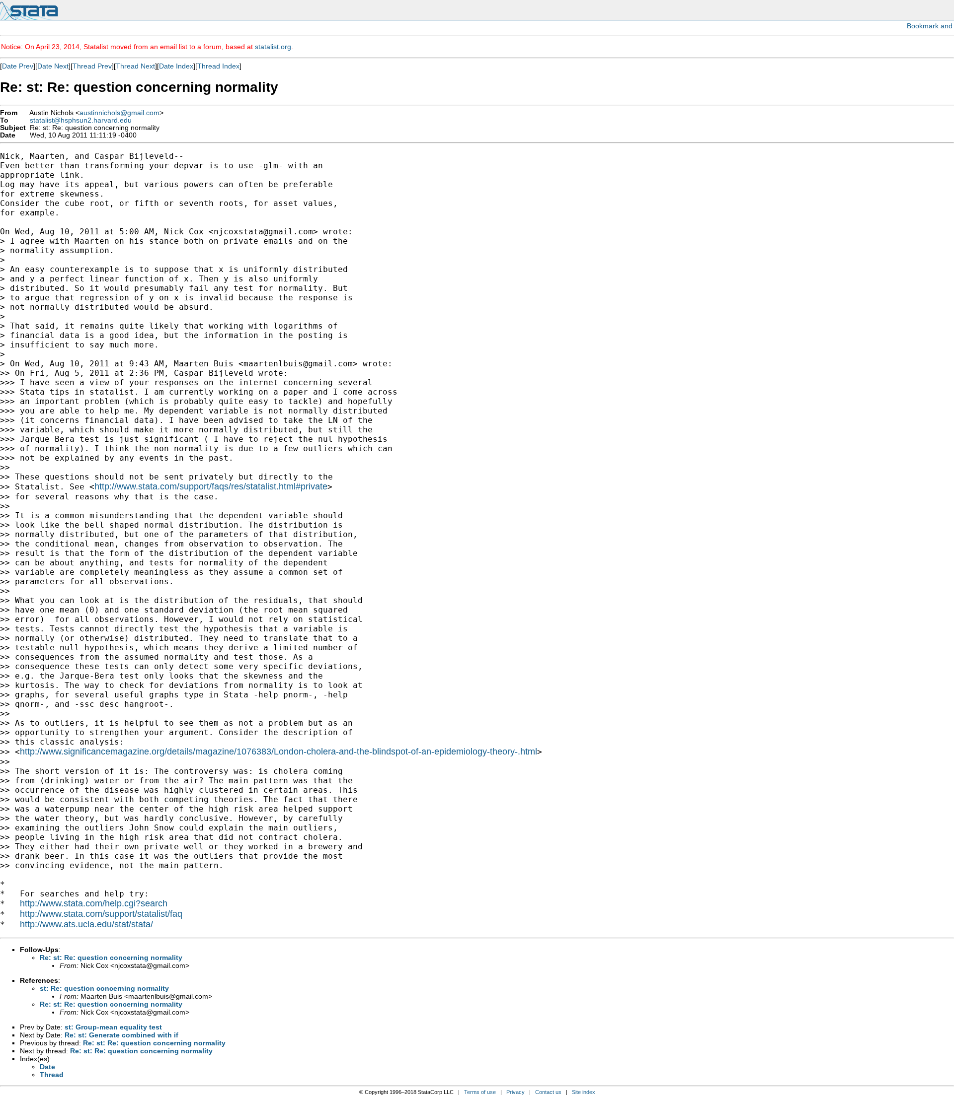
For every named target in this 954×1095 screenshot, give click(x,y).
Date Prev (17, 66)
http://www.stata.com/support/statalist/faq (101, 914)
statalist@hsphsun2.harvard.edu (81, 120)
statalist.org (273, 47)
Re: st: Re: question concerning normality (111, 957)
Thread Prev (92, 66)
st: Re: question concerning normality (104, 988)
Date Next (53, 66)
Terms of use (480, 1092)
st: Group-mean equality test (113, 1027)
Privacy (515, 1092)
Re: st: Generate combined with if (121, 1035)
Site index (583, 1092)
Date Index (176, 66)
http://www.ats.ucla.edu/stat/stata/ (86, 924)
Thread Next (135, 66)
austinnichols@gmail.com (119, 113)
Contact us (548, 1092)
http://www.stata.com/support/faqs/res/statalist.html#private (210, 486)
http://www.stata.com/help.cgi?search (93, 903)
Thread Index (218, 66)
